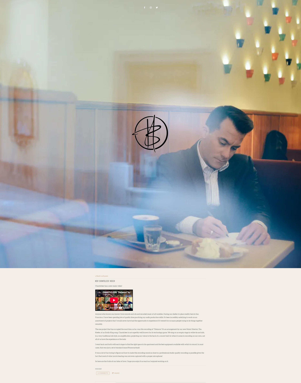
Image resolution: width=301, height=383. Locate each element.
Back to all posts (102, 276)
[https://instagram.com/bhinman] (151, 7)
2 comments (103, 373)
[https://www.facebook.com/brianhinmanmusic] (145, 7)
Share (116, 373)
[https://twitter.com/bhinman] (157, 7)
